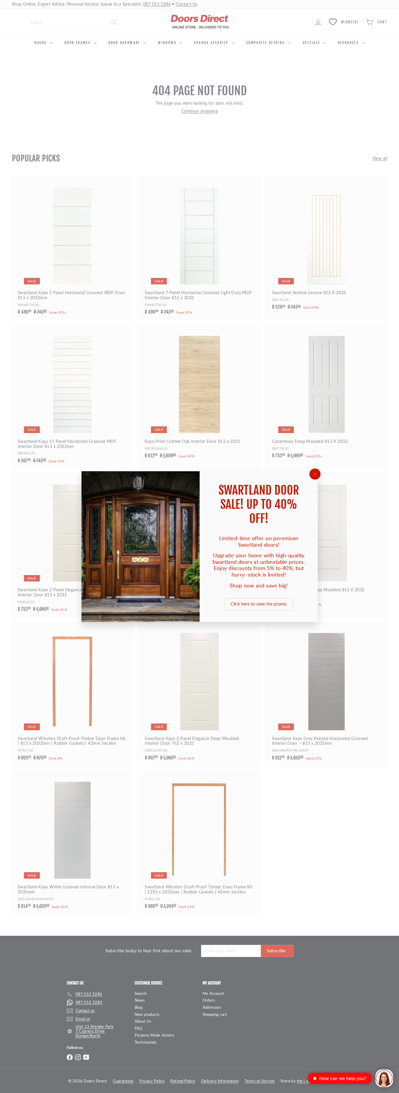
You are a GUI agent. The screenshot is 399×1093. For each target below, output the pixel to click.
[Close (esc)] (314, 474)
